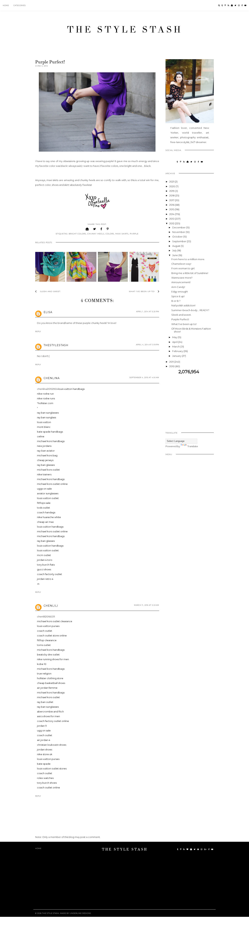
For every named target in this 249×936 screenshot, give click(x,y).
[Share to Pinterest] (108, 229)
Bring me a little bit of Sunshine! (189, 273)
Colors (110, 234)
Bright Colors (77, 234)
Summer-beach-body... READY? (190, 310)
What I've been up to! (184, 324)
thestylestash (56, 345)
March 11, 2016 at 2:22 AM (146, 605)
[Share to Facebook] (101, 229)
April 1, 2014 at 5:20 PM (147, 312)
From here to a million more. (188, 259)
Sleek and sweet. (181, 314)
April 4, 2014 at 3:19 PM (147, 345)
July (174, 250)
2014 (172, 214)
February (178, 351)
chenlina (52, 378)
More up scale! (144, 267)
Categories (19, 5)
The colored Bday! (81, 267)
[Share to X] (94, 229)
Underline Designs (80, 913)
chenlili (51, 605)
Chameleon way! (181, 263)
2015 (172, 209)
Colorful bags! (50, 267)
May (175, 337)
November (179, 232)
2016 (172, 204)
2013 (172, 218)
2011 (171, 361)
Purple (134, 234)
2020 (172, 186)
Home (6, 5)
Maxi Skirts (122, 234)
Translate (192, 446)
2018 (172, 195)
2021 (172, 181)
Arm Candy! (178, 287)
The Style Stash (124, 29)
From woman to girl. (183, 268)
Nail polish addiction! (183, 305)
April (175, 341)
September (179, 241)
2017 (172, 200)
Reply (38, 331)
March (176, 346)
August (176, 245)
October (177, 236)
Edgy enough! (179, 291)
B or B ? (175, 300)
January (177, 355)
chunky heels (95, 234)
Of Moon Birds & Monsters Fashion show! (191, 330)
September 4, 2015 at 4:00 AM (144, 377)
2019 (172, 190)
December (179, 227)
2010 (172, 366)
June (175, 255)
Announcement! (180, 282)
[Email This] (87, 229)
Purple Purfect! (180, 319)
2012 (172, 223)
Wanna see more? (181, 277)
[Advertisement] (196, 400)
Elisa (48, 312)
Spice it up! (177, 296)
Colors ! (112, 267)
